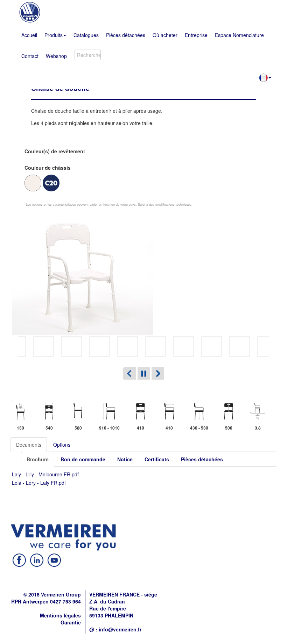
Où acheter (165, 34)
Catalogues (86, 34)
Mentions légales (60, 615)
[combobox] (88, 55)
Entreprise (196, 34)
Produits (53, 34)
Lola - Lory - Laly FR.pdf (39, 482)
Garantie (71, 622)
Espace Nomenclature (239, 34)
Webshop (56, 55)
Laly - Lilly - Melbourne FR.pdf (45, 474)
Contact (29, 55)
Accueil (29, 34)
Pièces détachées (125, 34)
